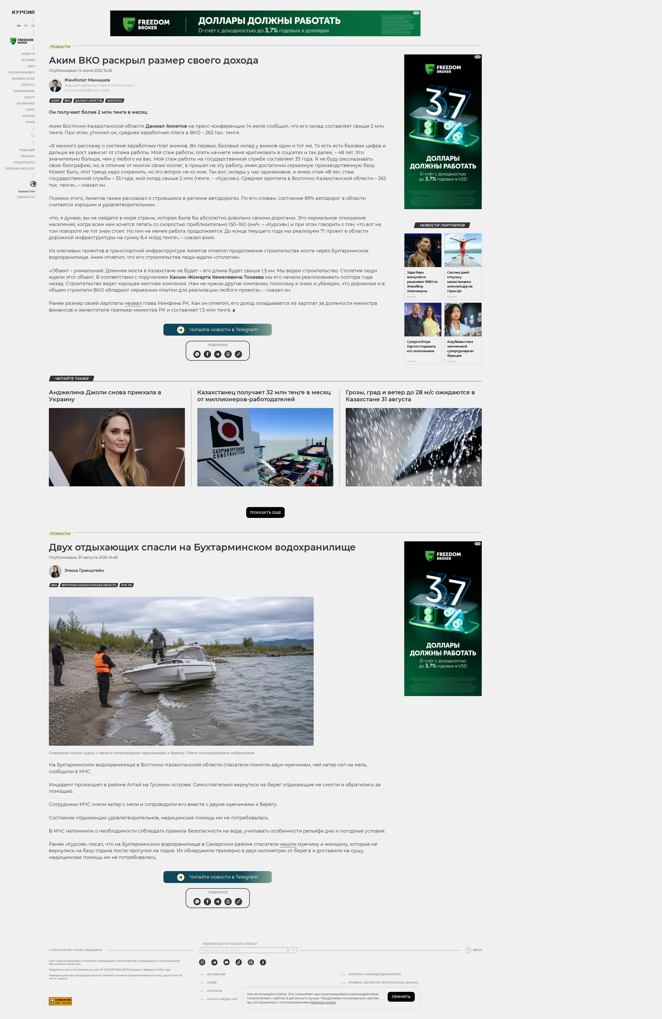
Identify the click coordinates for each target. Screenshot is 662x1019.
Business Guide (23, 78)
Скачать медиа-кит (222, 999)
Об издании (216, 974)
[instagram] (202, 962)
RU (19, 25)
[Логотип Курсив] (23, 12)
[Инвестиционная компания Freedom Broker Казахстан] (21, 41)
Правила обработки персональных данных (383, 982)
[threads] (251, 962)
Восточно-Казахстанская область (89, 585)
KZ (33, 25)
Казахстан (26, 191)
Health (29, 97)
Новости (28, 54)
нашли (288, 844)
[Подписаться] (293, 950)
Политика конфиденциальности (374, 974)
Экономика (26, 103)
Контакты (214, 991)
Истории (28, 60)
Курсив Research (22, 72)
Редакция (27, 150)
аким (55, 100)
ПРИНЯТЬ (401, 996)
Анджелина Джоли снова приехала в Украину (105, 396)
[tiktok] (239, 962)
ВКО (67, 100)
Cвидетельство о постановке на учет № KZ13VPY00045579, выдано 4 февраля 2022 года (109, 969)
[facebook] (263, 962)
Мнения (28, 116)
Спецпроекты (24, 162)
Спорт (30, 109)
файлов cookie (323, 1002)
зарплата (114, 100)
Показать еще (265, 512)
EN (26, 25)
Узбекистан (26, 197)
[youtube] (226, 962)
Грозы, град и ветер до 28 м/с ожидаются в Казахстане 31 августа (410, 396)
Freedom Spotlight (20, 168)
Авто (31, 66)
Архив (30, 122)
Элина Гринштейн (84, 570)
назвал (133, 303)
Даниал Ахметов (88, 100)
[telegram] (214, 962)
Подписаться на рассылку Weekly (229, 944)
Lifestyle (28, 85)
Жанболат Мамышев (87, 80)
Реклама (28, 156)
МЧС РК (126, 585)
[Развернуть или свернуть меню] (33, 136)
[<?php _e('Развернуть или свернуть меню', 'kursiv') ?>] (33, 184)
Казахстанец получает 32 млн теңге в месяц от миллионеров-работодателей (264, 396)
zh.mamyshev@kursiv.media (86, 90)
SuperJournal (24, 91)
